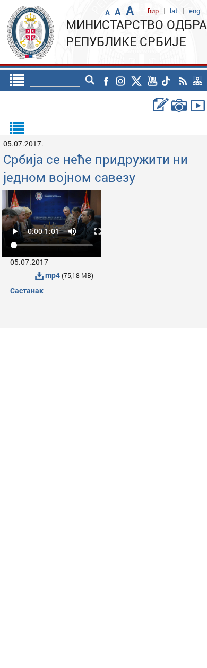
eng (194, 10)
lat (174, 10)
